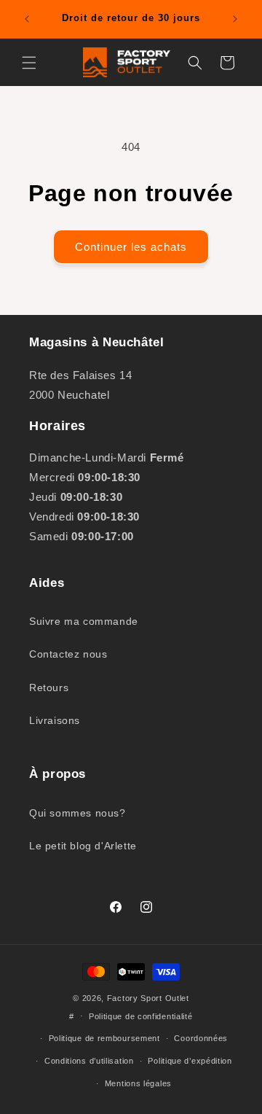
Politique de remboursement (104, 1038)
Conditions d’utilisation (89, 1060)
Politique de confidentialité (141, 1016)
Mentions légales (138, 1083)
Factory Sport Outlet (148, 998)
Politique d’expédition (189, 1060)
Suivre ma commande (83, 621)
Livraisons (54, 720)
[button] (29, 63)
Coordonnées (201, 1038)
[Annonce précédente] (27, 19)
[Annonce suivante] (235, 19)
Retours (48, 687)
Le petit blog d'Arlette (83, 846)
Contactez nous (68, 654)
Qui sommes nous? (77, 813)
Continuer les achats (131, 247)
